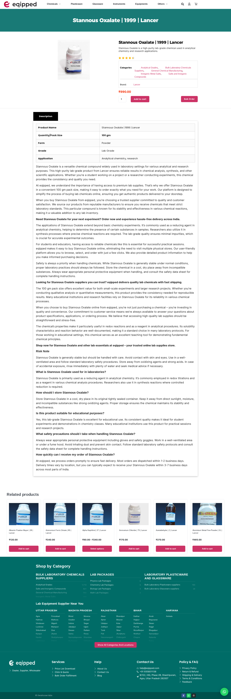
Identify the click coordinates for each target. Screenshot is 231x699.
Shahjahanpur (57, 637)
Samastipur (154, 634)
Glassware (98, 4)
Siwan (151, 623)
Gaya (136, 641)
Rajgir (151, 627)
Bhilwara (104, 641)
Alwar (103, 616)
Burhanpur (72, 641)
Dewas (71, 630)
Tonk (103, 630)
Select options (97, 549)
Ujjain (86, 627)
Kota (118, 623)
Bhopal (87, 620)
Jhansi (54, 634)
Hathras (39, 620)
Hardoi (38, 637)
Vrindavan (40, 623)
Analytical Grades (149, 68)
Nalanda (152, 637)
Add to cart (140, 99)
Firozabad (55, 616)
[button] (182, 4)
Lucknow (39, 627)
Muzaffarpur (139, 630)
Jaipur (119, 627)
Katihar (137, 616)
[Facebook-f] (184, 696)
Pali (102, 634)
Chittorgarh (121, 637)
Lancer (137, 84)
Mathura (54, 620)
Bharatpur (120, 616)
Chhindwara (89, 641)
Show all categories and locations (116, 645)
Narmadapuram (75, 637)
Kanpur (39, 634)
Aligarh (54, 623)
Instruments (119, 4)
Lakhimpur (40, 641)
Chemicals (52, 4)
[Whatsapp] (189, 696)
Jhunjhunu (120, 634)
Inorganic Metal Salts (151, 74)
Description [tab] (45, 116)
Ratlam (87, 630)
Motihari (137, 634)
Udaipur (104, 623)
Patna (151, 641)
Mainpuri (55, 627)
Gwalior (71, 620)
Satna (70, 634)
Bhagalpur (153, 630)
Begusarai (153, 620)
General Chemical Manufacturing (166, 71)
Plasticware (76, 4)
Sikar (118, 630)
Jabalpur (72, 627)
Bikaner (119, 620)
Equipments (141, 4)
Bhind (70, 616)
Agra (38, 616)
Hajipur (137, 620)
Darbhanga (138, 623)
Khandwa (88, 637)
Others (161, 4)
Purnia (136, 627)
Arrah (151, 616)
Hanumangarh (107, 637)
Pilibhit (54, 641)
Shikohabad (41, 630)
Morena (87, 616)
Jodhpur (104, 627)
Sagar (86, 623)
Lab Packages (102, 574)
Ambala (169, 616)
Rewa (86, 634)
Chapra (137, 637)
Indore (71, 623)
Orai (53, 630)
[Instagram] (194, 696)
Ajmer (103, 620)
